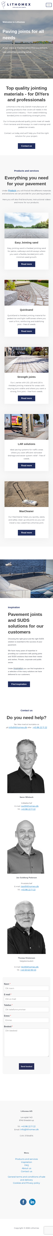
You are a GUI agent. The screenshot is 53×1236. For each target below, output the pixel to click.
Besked (8, 1026)
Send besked (26, 1066)
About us (26, 1168)
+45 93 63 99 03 (28, 970)
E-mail (7, 994)
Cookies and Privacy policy (26, 1183)
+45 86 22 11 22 (40, 727)
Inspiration (26, 1162)
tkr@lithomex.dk (30, 967)
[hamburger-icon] (49, 5)
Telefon (8, 1005)
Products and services (26, 1159)
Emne (7, 1016)
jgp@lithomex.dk (30, 886)
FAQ (26, 1165)
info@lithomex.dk (18, 727)
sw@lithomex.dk (30, 806)
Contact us (26, 1171)
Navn (7, 984)
